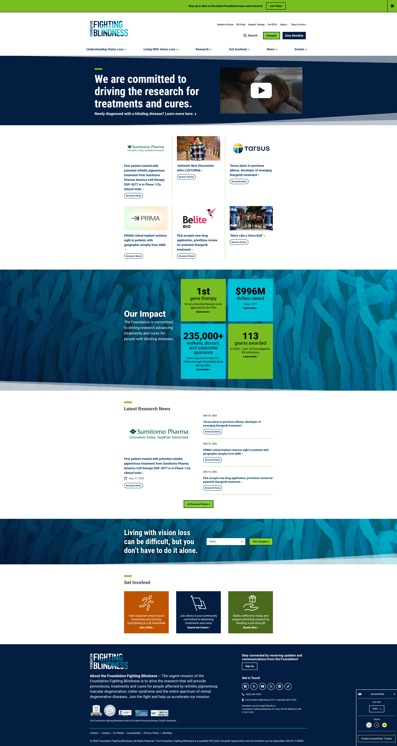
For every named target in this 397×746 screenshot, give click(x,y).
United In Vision (225, 24)
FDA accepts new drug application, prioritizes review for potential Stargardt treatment (197, 242)
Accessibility (134, 733)
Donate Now (250, 627)
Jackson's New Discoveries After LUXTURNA (195, 168)
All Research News (197, 504)
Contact (94, 733)
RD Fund (240, 24)
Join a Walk (145, 627)
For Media (118, 733)
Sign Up (249, 666)
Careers (106, 733)
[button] (250, 35)
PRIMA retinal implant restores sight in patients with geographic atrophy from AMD (145, 240)
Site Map (167, 733)
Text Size (376, 702)
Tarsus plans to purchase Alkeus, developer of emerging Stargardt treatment (251, 170)
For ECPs (272, 24)
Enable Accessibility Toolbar (376, 738)
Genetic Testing (256, 24)
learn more (202, 311)
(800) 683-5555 (253, 694)
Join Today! (276, 6)
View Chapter (260, 541)
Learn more (249, 356)
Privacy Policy (151, 733)
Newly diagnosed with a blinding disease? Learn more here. (144, 114)
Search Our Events (197, 627)
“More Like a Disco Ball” (246, 235)
